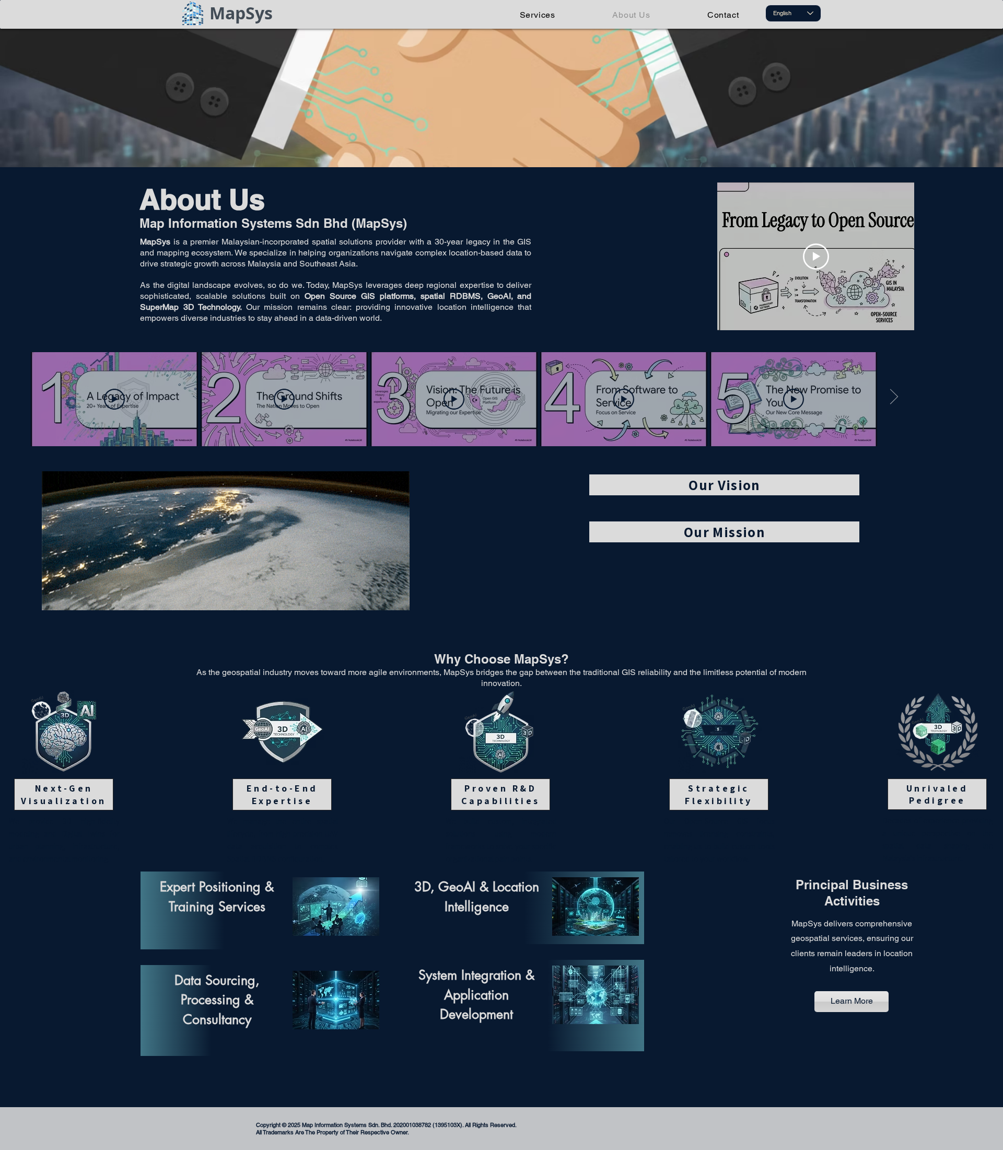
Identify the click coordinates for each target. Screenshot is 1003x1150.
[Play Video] (114, 399)
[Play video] (816, 256)
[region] (713, 492)
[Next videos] (893, 397)
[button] (501, 98)
